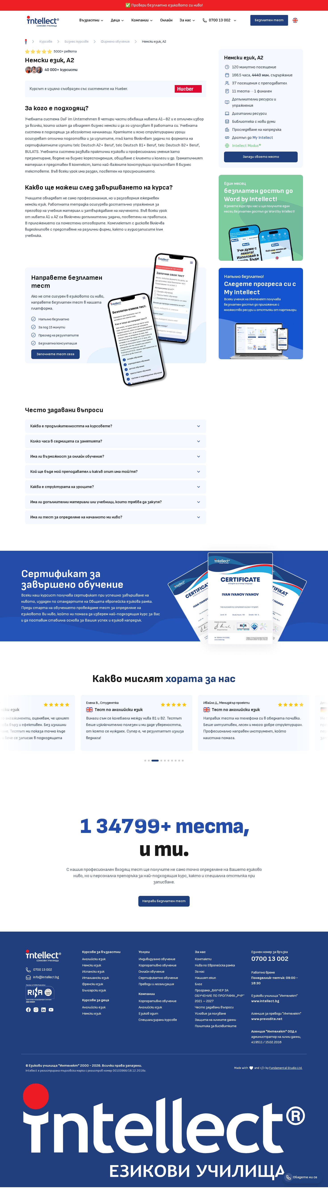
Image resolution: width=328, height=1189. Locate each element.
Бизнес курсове (76, 42)
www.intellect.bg (265, 1001)
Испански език (93, 972)
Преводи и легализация (156, 984)
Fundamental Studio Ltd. (285, 1068)
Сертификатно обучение (158, 978)
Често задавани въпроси (214, 1007)
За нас (200, 972)
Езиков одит (148, 1014)
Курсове (45, 42)
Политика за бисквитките (216, 1026)
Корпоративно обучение (157, 965)
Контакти (203, 959)
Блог (198, 984)
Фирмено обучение (115, 42)
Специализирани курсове (158, 1020)
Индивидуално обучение (157, 959)
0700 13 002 (270, 959)
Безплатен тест (269, 20)
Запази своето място (261, 157)
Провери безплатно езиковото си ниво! (167, 5)
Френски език (92, 984)
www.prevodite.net (266, 1019)
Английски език (94, 959)
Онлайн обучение (151, 972)
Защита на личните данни (215, 1020)
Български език (94, 990)
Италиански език (95, 978)
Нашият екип (205, 978)
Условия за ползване (210, 1014)
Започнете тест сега (55, 354)
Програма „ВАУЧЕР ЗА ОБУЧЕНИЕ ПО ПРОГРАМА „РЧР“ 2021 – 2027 (219, 995)
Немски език (91, 965)
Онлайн (166, 20)
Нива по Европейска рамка (215, 965)
